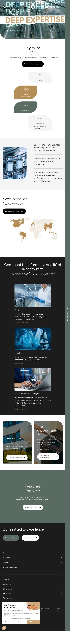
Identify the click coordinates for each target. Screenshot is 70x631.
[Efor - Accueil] (8, 6)
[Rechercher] (53, 6)
